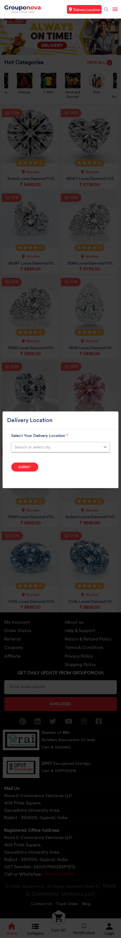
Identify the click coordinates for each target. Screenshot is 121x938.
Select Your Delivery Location (39, 436)
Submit (24, 467)
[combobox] (60, 447)
